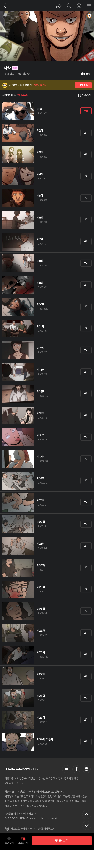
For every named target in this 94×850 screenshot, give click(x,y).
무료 (86, 110)
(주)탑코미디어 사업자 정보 (19, 813)
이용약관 (9, 778)
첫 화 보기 (62, 841)
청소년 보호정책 (46, 778)
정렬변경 (86, 95)
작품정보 (86, 74)
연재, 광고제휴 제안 (68, 778)
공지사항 (9, 783)
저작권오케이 (50, 828)
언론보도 (21, 783)
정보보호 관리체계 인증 (22, 828)
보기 (86, 132)
